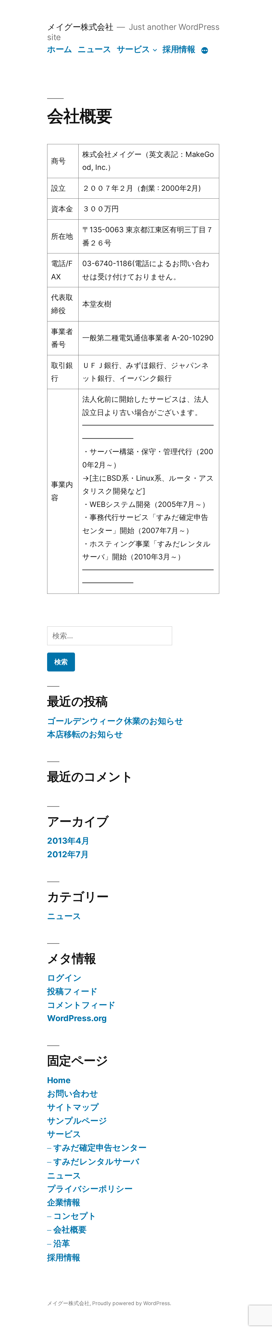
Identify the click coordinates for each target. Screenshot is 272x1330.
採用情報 (179, 49)
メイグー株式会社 (80, 27)
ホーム (59, 49)
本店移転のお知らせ (85, 734)
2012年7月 (68, 854)
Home (59, 1080)
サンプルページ (77, 1121)
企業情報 (63, 1202)
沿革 (61, 1243)
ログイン (64, 978)
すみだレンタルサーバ (96, 1161)
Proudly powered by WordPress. (131, 1303)
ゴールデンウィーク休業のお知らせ (115, 721)
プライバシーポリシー (90, 1189)
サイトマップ (73, 1107)
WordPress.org (77, 1018)
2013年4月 (68, 841)
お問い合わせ (72, 1093)
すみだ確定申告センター (100, 1148)
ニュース (94, 49)
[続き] (205, 50)
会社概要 (70, 1229)
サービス (133, 49)
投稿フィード (72, 991)
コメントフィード (81, 1005)
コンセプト (75, 1216)
